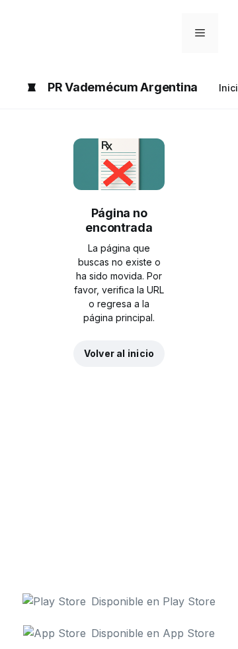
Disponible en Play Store (153, 601)
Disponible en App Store (153, 633)
